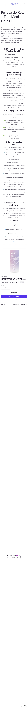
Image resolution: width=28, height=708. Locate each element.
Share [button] (3, 304)
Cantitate (3, 285)
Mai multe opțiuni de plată (14, 299)
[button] (2, 3)
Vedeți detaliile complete (19, 304)
